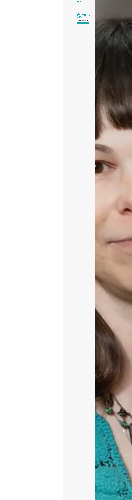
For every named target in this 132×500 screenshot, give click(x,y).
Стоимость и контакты (100, 3)
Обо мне (98, 2)
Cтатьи (98, 4)
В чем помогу (99, 1)
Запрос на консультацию (83, 23)
